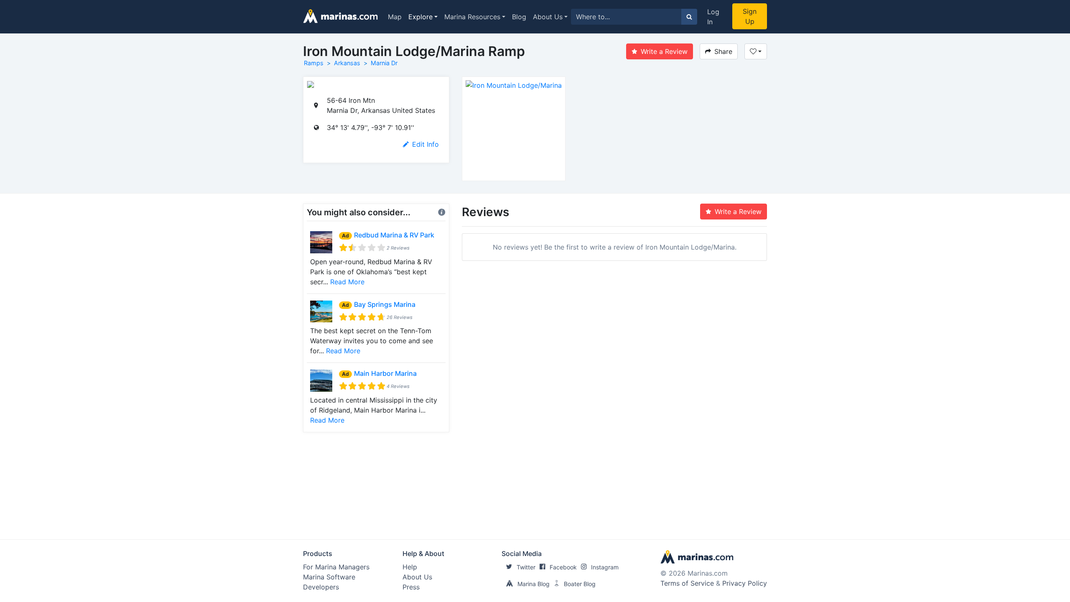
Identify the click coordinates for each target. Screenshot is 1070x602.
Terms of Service (687, 583)
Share (723, 51)
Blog (519, 17)
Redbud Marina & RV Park (394, 235)
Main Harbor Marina (385, 373)
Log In (713, 17)
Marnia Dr (384, 62)
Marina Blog (533, 583)
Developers (321, 587)
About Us (548, 17)
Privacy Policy (744, 583)
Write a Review (664, 51)
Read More (347, 282)
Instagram (605, 567)
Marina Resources (472, 17)
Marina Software (329, 577)
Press (411, 587)
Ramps (314, 62)
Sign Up (750, 16)
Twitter (526, 567)
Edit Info (425, 144)
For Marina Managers (336, 567)
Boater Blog (580, 583)
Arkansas (347, 62)
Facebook (563, 567)
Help (410, 567)
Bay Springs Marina (384, 304)
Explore (420, 17)
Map (395, 17)
